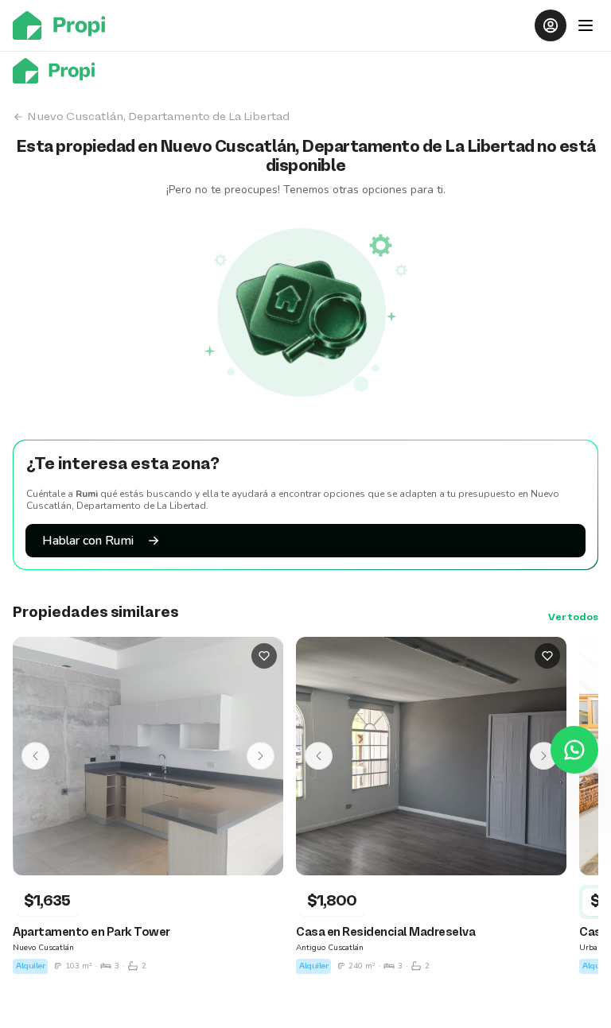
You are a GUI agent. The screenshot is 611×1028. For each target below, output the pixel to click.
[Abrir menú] (585, 25)
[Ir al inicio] (64, 25)
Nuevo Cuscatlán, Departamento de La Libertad (158, 116)
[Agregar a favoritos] (264, 656)
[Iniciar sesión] (550, 25)
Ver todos (573, 618)
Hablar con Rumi (88, 540)
